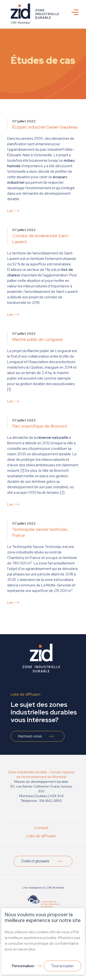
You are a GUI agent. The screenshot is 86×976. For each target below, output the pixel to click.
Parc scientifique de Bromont (39, 426)
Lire (10, 211)
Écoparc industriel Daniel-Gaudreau (45, 127)
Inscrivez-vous (30, 736)
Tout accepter (62, 966)
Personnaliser (23, 966)
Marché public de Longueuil (37, 339)
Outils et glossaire (35, 861)
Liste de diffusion (41, 835)
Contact (41, 827)
